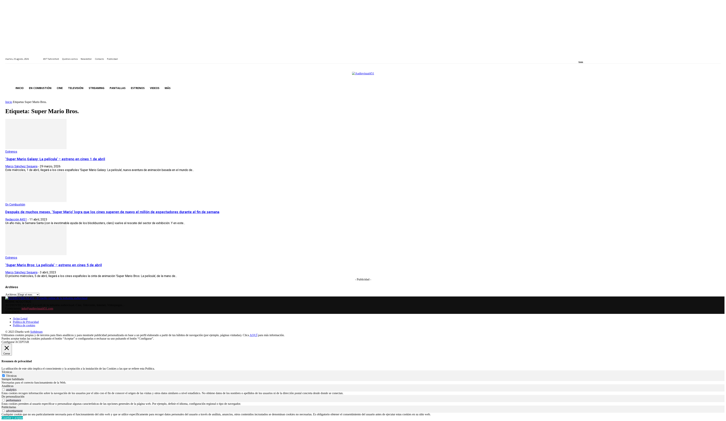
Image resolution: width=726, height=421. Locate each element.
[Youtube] (597, 57)
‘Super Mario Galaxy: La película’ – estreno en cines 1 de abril (55, 159)
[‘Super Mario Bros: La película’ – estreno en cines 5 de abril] (36, 254)
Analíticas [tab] (7, 386)
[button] (716, 88)
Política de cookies (24, 325)
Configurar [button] (8, 342)
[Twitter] (593, 57)
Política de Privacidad (26, 321)
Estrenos (11, 151)
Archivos (10, 294)
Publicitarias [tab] (9, 407)
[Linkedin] (588, 57)
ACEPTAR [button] (22, 342)
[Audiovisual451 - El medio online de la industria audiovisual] (363, 75)
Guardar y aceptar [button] (12, 417)
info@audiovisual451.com (37, 308)
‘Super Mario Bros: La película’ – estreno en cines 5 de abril (53, 265)
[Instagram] (584, 57)
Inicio (8, 102)
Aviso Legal (20, 318)
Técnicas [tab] (7, 372)
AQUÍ (253, 335)
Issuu (581, 62)
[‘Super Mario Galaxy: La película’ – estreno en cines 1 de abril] (36, 148)
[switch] (3, 389)
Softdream (36, 331)
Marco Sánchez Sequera (21, 166)
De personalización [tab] (13, 396)
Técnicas (11, 375)
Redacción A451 (16, 219)
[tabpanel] (363, 382)
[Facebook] (580, 57)
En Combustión (15, 204)
